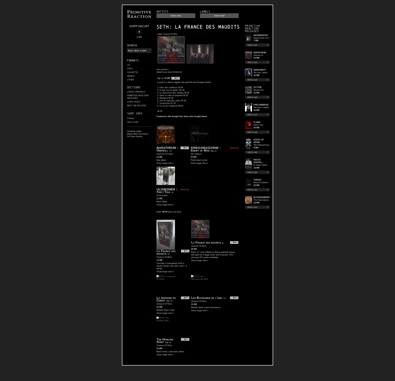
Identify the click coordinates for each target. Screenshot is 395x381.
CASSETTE (132, 72)
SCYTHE (258, 87)
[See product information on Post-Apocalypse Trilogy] (248, 200)
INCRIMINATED (261, 35)
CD (128, 65)
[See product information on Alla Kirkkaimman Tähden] (248, 143)
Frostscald (162, 195)
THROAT (258, 180)
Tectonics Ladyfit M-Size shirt (261, 107)
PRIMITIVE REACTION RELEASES (137, 96)
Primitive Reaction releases (252, 28)
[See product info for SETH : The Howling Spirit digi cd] (166, 319)
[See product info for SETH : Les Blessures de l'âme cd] (200, 277)
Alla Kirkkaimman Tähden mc (261, 145)
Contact (130, 118)
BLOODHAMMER (262, 197)
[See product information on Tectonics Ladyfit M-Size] (248, 107)
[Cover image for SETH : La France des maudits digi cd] (171, 64)
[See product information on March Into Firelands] (248, 125)
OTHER (130, 80)
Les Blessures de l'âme (206, 297)
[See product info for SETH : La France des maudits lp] (200, 229)
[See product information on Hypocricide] (248, 38)
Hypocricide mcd (261, 38)
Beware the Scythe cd (259, 90)
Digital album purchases (137, 134)
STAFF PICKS (133, 102)
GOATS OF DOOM (259, 141)
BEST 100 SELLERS (136, 105)
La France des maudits (166, 252)
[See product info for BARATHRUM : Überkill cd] (165, 134)
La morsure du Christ (166, 299)
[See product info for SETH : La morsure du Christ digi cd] (166, 277)
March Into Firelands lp (259, 125)
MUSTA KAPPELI (258, 161)
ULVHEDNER (166, 189)
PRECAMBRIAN (261, 105)
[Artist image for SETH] (200, 64)
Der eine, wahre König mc (260, 72)
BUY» (176, 78)
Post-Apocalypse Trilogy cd (261, 200)
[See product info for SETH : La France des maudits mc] (165, 235)
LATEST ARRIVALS (136, 92)
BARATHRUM (166, 147)
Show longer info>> (165, 163)
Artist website (162, 69)
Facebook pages (134, 131)
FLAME (257, 122)
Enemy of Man (200, 150)
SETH (162, 27)
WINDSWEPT (260, 70)
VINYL (130, 68)
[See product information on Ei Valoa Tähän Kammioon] (248, 163)
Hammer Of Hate (164, 154)
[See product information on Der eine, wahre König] (248, 73)
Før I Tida (163, 192)
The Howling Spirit (164, 341)
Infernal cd (258, 55)
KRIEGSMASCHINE (205, 147)
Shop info (134, 113)
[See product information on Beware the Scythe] (248, 90)
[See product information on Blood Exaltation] (248, 183)
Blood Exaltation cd (261, 182)
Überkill (162, 150)
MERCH (130, 76)
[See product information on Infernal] (248, 55)
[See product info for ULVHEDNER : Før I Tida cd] (165, 176)
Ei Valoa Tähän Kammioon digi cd (262, 165)
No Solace (196, 154)
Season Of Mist (170, 34)
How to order (132, 122)
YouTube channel (134, 136)
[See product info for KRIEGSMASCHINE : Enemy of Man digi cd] (200, 133)
